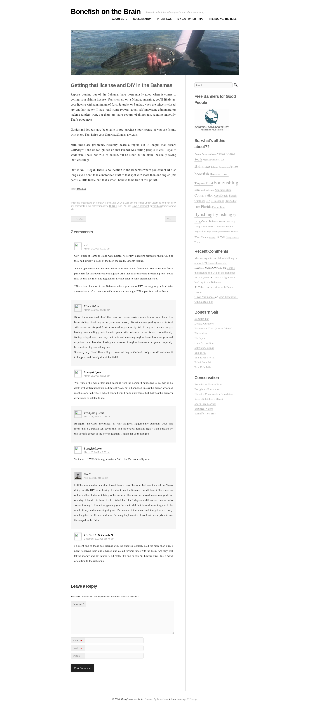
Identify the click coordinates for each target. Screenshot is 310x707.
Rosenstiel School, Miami (208, 399)
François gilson (94, 413)
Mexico (211, 226)
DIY (208, 200)
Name (77, 641)
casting (197, 189)
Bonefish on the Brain (106, 11)
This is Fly (200, 352)
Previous (78, 219)
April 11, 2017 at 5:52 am (96, 478)
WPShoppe (192, 699)
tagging (212, 237)
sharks (227, 231)
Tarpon (221, 236)
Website (76, 655)
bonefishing (226, 182)
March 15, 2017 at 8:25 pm (97, 376)
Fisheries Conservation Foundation (213, 394)
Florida (206, 206)
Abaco (212, 154)
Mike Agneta (201, 277)
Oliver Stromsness (204, 296)
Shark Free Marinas (205, 403)
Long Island (200, 226)
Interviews (164, 19)
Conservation (142, 19)
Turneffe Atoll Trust (205, 413)
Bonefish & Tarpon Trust (208, 384)
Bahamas (81, 189)
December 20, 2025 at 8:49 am (99, 539)
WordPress (162, 699)
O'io (218, 226)
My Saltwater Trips (190, 19)
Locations (156, 203)
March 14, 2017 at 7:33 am (97, 249)
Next (170, 219)
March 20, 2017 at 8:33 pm (97, 452)
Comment (78, 604)
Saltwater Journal (204, 347)
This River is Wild (204, 357)
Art (222, 159)
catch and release (208, 190)
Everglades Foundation (207, 389)
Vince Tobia (91, 306)
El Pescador (217, 200)
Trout (197, 242)
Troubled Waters (203, 408)
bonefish (201, 174)
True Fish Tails (202, 367)
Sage (209, 231)
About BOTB (119, 19)
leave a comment (140, 206)
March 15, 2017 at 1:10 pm (97, 310)
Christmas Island (223, 189)
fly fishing (222, 214)
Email (77, 648)
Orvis (222, 226)
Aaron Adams (201, 154)
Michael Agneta (203, 258)
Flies (197, 207)
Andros (220, 154)
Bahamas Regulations (219, 166)
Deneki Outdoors (204, 323)
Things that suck (232, 237)
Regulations (200, 231)
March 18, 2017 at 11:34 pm (97, 416)
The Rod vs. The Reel (222, 19)
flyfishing (203, 214)
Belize (233, 166)
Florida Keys (218, 207)
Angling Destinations (211, 159)
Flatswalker (230, 200)
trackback (157, 206)
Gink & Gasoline (203, 343)
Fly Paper (199, 338)
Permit (229, 226)
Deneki (224, 195)
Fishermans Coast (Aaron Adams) (213, 328)
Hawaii (222, 221)
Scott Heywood (218, 231)
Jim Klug (231, 221)
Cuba (217, 195)
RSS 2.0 (113, 206)
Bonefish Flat (201, 318)
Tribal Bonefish (203, 362)
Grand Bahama (209, 221)
